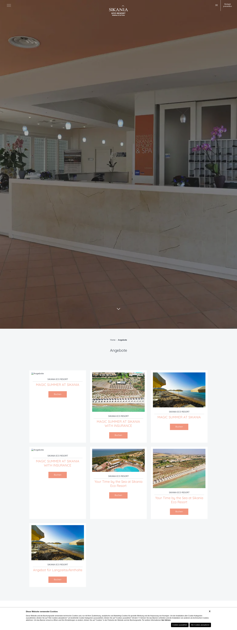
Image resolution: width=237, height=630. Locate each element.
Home (112, 340)
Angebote (122, 340)
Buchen (57, 394)
